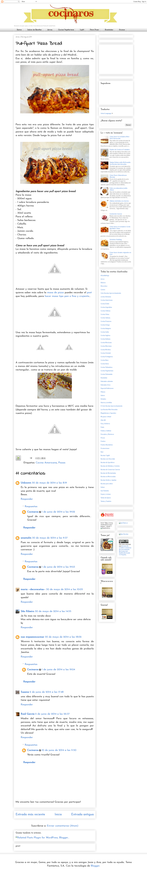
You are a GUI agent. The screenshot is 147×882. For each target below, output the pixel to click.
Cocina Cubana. (105, 318)
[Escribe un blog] (38, 458)
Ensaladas (109, 30)
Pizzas (61, 462)
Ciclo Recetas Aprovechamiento (111, 293)
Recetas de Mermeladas (108, 473)
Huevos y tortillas (106, 402)
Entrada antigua (82, 814)
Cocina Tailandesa (106, 367)
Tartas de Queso (106, 498)
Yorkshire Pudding (116, 239)
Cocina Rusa (104, 360)
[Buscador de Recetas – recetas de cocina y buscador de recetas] (107, 516)
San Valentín (105, 491)
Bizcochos (104, 286)
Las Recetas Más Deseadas (109, 409)
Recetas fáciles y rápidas (108, 480)
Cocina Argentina (106, 307)
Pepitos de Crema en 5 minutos (120, 149)
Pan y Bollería (105, 423)
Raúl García (28, 714)
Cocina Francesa (106, 321)
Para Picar (94, 30)
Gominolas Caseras (116, 214)
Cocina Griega (105, 325)
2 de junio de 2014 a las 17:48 (46, 692)
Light (82, 30)
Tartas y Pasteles (106, 501)
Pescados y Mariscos (107, 434)
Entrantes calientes (107, 381)
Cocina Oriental (106, 353)
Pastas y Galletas (106, 431)
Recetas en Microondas (108, 476)
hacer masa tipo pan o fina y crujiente (66, 296)
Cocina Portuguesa (107, 356)
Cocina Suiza (105, 364)
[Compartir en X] (40, 458)
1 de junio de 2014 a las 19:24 (58, 669)
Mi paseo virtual (106, 416)
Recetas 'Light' (105, 455)
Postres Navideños (107, 445)
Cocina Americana (46, 462)
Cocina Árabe (105, 304)
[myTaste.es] (123, 523)
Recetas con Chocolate (108, 459)
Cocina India (105, 332)
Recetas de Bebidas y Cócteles (110, 466)
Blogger (95, 866)
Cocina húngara (106, 328)
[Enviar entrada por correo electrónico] (31, 457)
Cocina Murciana (106, 346)
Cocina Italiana (105, 339)
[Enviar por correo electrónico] (36, 458)
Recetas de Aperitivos (108, 462)
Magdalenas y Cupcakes (108, 413)
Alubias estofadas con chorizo (119, 201)
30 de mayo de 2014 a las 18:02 (63, 637)
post (89, 292)
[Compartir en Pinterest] (44, 458)
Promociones (105, 448)
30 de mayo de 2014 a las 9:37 (49, 538)
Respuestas (31, 506)
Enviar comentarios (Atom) (62, 826)
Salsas (103, 487)
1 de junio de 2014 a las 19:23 (58, 567)
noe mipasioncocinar (32, 637)
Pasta (102, 427)
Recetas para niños (107, 483)
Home (19, 30)
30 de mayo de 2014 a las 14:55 (53, 611)
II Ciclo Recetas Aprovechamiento (111, 406)
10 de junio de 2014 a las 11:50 (59, 750)
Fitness (103, 392)
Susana (25, 692)
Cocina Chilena (105, 311)
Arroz (49, 30)
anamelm (26, 538)
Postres (103, 441)
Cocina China (105, 314)
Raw (102, 452)
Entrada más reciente (30, 814)
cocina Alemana (106, 297)
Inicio (58, 814)
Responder (27, 499)
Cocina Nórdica (106, 349)
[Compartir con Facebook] (42, 458)
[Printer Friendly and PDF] (18, 458)
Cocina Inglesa (105, 335)
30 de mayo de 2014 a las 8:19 (49, 483)
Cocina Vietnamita (106, 374)
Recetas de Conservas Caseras (110, 469)
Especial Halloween (107, 388)
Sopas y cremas (106, 494)
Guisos (122, 30)
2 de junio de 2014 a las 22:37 (52, 714)
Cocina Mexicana (106, 342)
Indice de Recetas (35, 30)
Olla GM (103, 420)
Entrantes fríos (105, 385)
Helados (103, 399)
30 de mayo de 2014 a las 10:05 (64, 589)
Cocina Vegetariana (66, 30)
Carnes (103, 289)
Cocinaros (32, 512)
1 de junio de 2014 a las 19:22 (58, 512)
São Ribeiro (27, 611)
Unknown (26, 483)
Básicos (103, 282)
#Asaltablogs (105, 275)
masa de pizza (55, 292)
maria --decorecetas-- (33, 589)
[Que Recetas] (123, 534)
